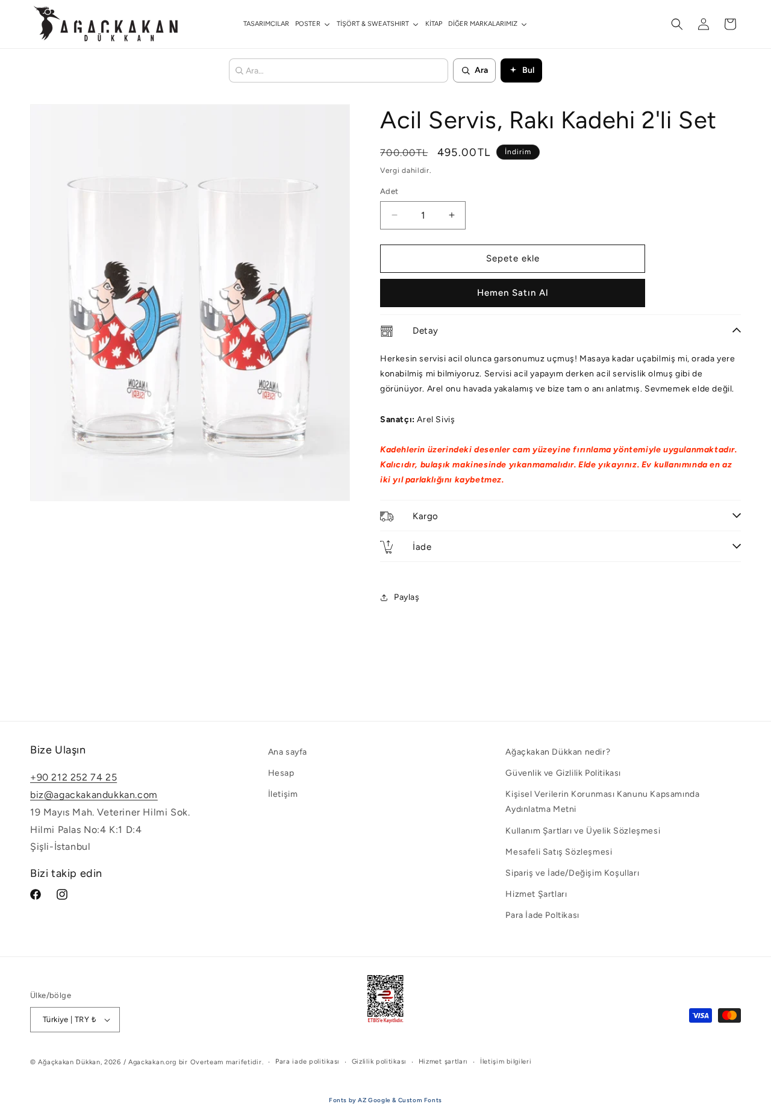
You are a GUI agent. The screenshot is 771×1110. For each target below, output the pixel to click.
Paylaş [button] (407, 597)
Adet (389, 191)
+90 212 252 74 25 (73, 778)
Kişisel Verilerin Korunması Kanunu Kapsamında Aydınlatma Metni (602, 802)
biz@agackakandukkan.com (94, 794)
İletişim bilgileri (506, 1061)
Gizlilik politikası (379, 1061)
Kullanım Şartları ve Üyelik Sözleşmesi (582, 831)
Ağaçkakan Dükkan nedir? (557, 752)
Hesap (281, 773)
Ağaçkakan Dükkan (69, 1062)
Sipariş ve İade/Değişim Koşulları (572, 873)
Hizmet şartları (444, 1061)
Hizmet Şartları (536, 894)
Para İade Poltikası (542, 916)
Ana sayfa (287, 752)
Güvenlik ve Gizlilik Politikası (563, 773)
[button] (677, 24)
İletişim (283, 795)
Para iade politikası (307, 1061)
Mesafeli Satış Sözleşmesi (558, 852)
